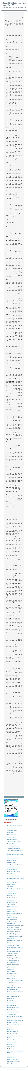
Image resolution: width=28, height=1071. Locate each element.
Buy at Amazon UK (7, 822)
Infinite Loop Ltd (19, 1068)
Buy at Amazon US (7, 820)
